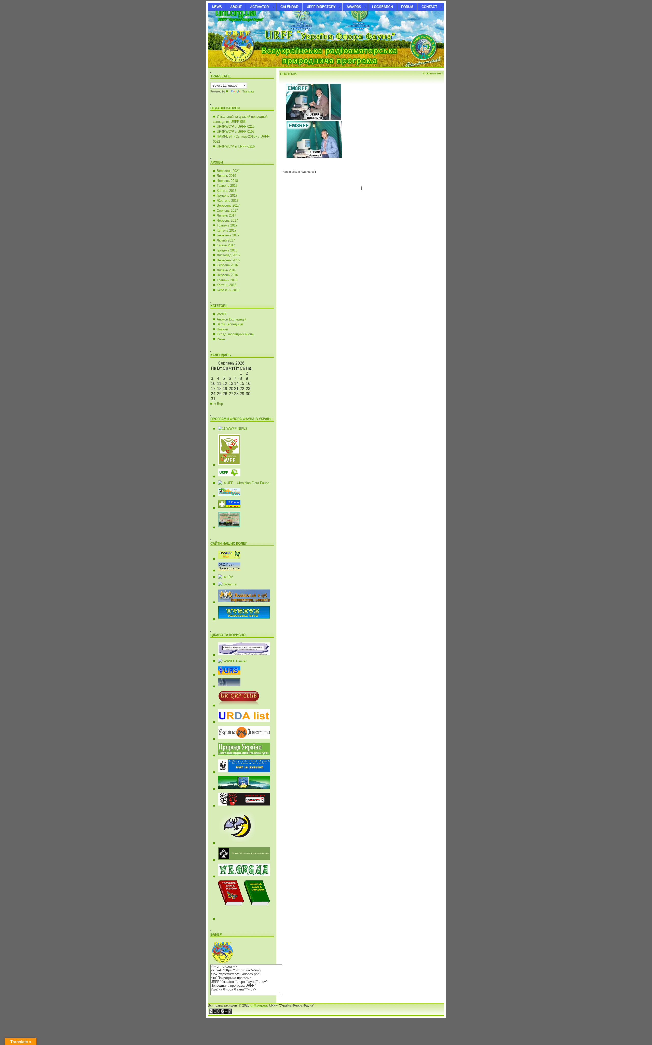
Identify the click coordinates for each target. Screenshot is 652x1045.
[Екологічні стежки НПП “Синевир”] (242, 789)
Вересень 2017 (228, 205)
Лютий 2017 (226, 240)
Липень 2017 (226, 215)
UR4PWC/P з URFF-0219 (235, 126)
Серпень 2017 (227, 210)
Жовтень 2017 (227, 201)
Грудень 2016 (227, 250)
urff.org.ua (235, 12)
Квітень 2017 (226, 230)
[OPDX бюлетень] (242, 655)
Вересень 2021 (228, 171)
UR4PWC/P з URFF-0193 (235, 131)
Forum (407, 7)
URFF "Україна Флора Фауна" (240, 19)
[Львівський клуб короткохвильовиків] (242, 602)
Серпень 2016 (227, 265)
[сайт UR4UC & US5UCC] (227, 559)
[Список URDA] (242, 722)
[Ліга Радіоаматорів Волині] (223, 577)
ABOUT (236, 7)
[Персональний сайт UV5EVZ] (242, 619)
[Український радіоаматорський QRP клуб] (237, 705)
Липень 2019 (226, 176)
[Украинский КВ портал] (227, 686)
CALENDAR (289, 7)
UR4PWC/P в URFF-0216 (236, 146)
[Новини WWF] (242, 772)
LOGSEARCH (382, 7)
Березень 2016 (228, 290)
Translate (248, 91)
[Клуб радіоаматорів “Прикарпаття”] (227, 570)
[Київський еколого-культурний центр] (242, 860)
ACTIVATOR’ (259, 7)
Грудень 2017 (227, 195)
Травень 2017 (227, 225)
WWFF (222, 314)
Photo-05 (288, 74)
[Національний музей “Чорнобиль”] (242, 806)
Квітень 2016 (226, 285)
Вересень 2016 (228, 260)
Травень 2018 (227, 185)
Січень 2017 (226, 245)
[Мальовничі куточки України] (242, 876)
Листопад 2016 (228, 255)
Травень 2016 (227, 280)
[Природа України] (242, 755)
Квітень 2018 (226, 191)
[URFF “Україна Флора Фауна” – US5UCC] (227, 508)
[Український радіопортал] (227, 675)
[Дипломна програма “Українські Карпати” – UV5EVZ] (227, 527)
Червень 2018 (227, 181)
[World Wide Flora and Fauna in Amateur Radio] (231, 429)
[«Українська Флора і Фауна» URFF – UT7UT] (227, 476)
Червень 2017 (227, 220)
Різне (221, 339)
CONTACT (429, 7)
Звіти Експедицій (230, 324)
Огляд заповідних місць (235, 334)
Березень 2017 (228, 235)
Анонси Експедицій (231, 319)
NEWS (217, 7)
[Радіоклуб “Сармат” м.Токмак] (226, 584)
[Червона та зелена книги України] (256, 919)
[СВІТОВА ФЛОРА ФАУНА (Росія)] (227, 465)
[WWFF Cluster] (230, 661)
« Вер (218, 404)
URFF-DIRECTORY (321, 7)
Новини (222, 329)
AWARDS (354, 7)
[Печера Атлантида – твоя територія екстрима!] (235, 843)
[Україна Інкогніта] (242, 739)
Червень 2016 (227, 275)
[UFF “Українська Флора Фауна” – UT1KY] (241, 483)
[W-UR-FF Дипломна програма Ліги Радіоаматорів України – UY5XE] (227, 496)
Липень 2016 (226, 270)
